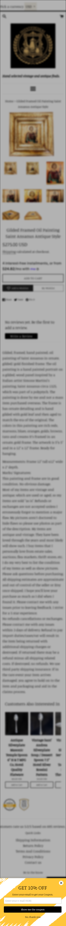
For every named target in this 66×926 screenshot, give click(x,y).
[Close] (61, 883)
